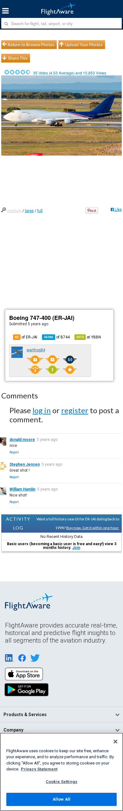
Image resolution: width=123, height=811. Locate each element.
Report (14, 452)
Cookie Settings (61, 781)
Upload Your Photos (83, 44)
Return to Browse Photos (31, 44)
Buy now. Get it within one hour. (92, 527)
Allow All (61, 799)
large (29, 211)
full (40, 211)
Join (76, 547)
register (74, 410)
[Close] (115, 741)
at (88, 337)
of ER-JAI (26, 337)
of (57, 337)
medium (14, 211)
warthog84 (35, 350)
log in (41, 410)
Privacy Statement (39, 769)
